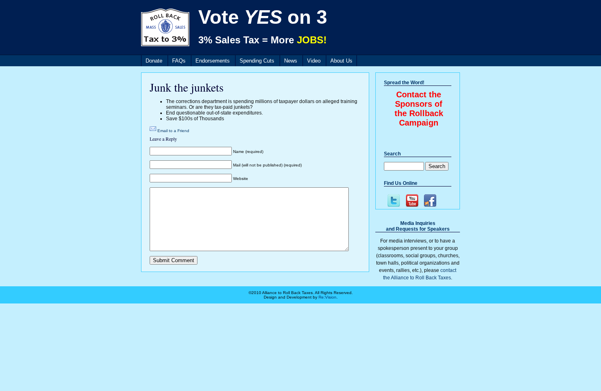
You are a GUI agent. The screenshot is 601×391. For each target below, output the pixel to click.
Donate (154, 61)
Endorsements (212, 61)
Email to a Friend (173, 130)
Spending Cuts (257, 61)
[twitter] (393, 200)
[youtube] (411, 200)
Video (314, 61)
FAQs (179, 61)
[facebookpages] (430, 200)
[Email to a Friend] (153, 130)
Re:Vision (327, 297)
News (290, 61)
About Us (341, 61)
